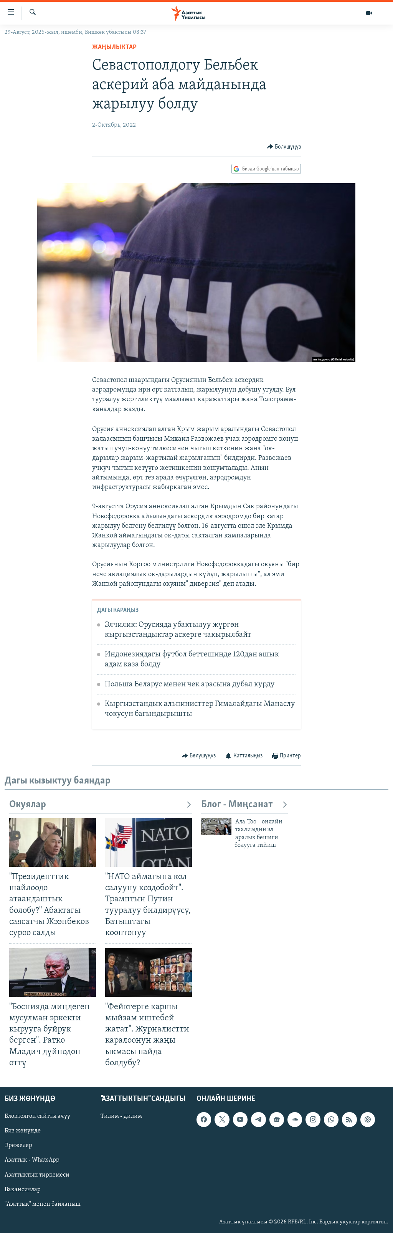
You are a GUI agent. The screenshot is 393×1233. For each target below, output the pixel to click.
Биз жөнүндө (23, 1131)
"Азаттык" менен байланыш (43, 1204)
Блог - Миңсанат (237, 805)
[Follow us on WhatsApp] (331, 1119)
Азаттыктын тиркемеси (37, 1175)
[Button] (284, 147)
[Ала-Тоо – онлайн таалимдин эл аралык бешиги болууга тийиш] (216, 826)
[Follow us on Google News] (276, 1119)
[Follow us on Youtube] (240, 1119)
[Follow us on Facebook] (203, 1119)
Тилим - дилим (121, 1116)
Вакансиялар (23, 1189)
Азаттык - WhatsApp (32, 1160)
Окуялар (27, 805)
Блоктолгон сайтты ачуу (37, 1116)
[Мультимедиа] (369, 13)
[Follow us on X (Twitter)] (222, 1119)
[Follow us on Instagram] (312, 1119)
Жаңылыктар (114, 47)
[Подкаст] (367, 1119)
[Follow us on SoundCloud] (294, 1119)
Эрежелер (18, 1145)
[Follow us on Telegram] (258, 1119)
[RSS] (349, 1119)
